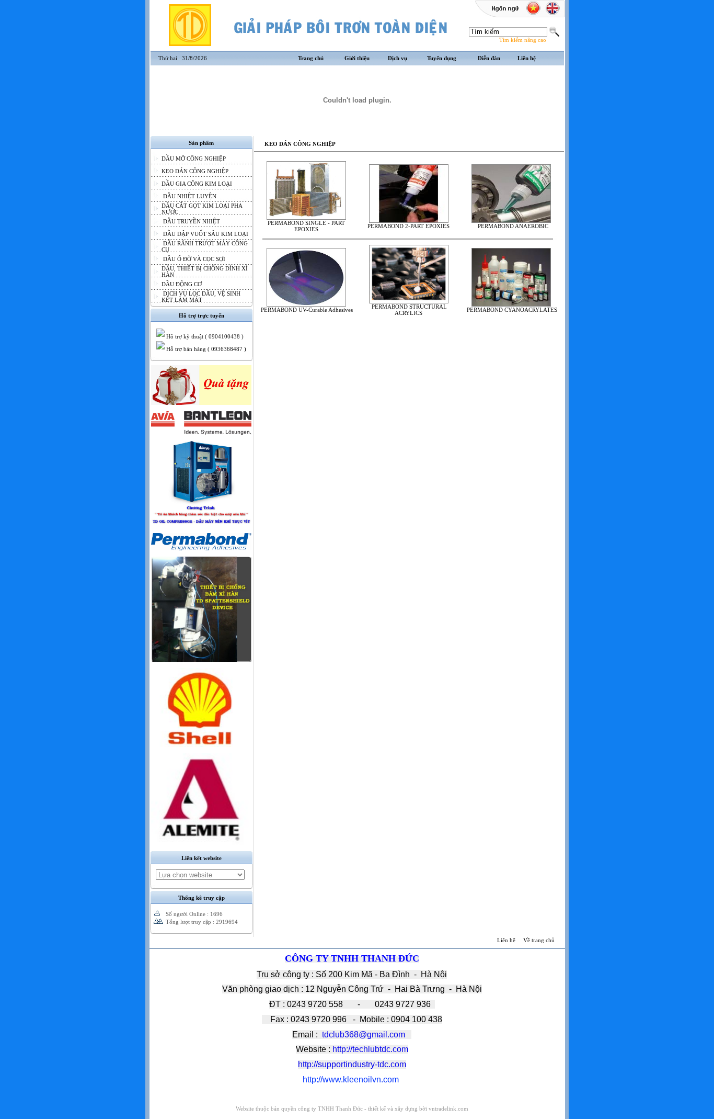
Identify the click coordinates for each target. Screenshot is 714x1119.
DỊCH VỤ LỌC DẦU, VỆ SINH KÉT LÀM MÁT (201, 296)
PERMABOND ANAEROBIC (511, 226)
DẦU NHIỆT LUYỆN (189, 196)
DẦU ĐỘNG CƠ (182, 284)
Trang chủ (311, 58)
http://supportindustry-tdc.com (352, 1064)
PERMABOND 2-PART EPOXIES (408, 226)
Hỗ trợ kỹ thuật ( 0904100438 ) (204, 336)
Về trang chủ (539, 940)
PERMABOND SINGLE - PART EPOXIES (306, 226)
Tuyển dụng (441, 58)
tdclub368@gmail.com (363, 1034)
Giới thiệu (357, 58)
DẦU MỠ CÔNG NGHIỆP (194, 158)
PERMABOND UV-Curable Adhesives (306, 310)
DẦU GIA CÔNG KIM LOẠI (197, 183)
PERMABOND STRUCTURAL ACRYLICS (408, 309)
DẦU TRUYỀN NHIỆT (191, 221)
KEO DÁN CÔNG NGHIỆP (195, 171)
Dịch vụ (397, 58)
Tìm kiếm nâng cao (522, 40)
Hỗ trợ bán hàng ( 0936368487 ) (205, 349)
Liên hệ (526, 58)
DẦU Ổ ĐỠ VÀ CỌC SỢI (193, 259)
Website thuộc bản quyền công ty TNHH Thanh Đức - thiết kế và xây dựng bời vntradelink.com (352, 1108)
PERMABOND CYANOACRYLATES (511, 310)
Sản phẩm (201, 143)
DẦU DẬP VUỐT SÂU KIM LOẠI (205, 234)
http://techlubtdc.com (370, 1049)
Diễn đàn (489, 58)
